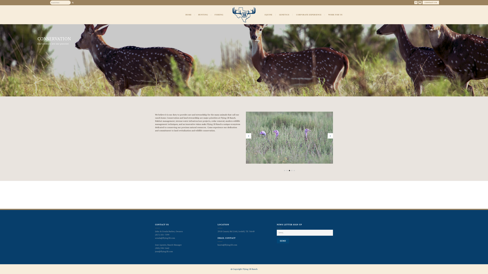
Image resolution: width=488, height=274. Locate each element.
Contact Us (431, 2)
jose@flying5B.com (164, 251)
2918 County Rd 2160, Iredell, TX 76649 (236, 231)
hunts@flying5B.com (227, 244)
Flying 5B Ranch (250, 269)
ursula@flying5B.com (165, 238)
